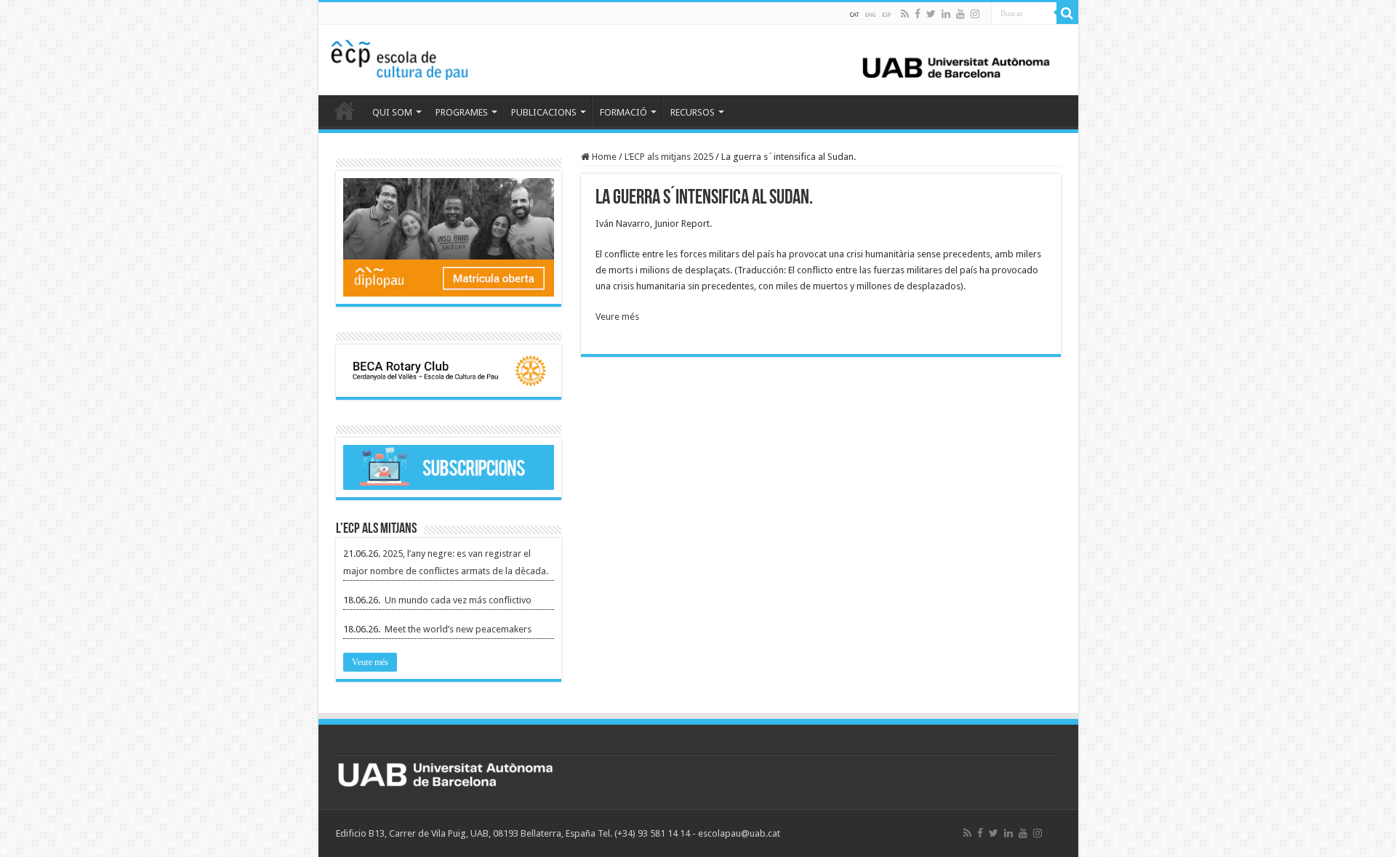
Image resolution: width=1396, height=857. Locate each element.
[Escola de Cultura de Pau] (698, 57)
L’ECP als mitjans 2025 (669, 156)
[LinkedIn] (946, 14)
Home (603, 156)
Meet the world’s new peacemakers (458, 629)
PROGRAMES (462, 112)
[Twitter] (931, 14)
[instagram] (975, 14)
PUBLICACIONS (544, 112)
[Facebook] (917, 14)
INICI (345, 110)
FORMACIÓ (623, 112)
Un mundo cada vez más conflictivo (458, 600)
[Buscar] (1067, 13)
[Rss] (904, 14)
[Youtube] (960, 14)
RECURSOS (692, 112)
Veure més (617, 316)
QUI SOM (392, 112)
